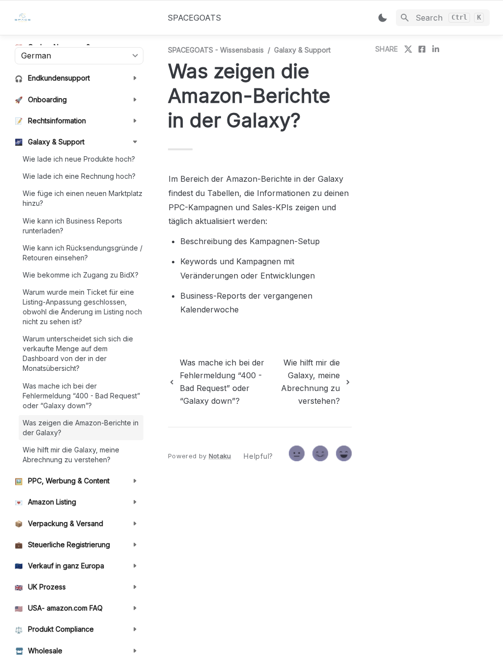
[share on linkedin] (436, 49)
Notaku (220, 456)
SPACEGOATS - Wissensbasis (216, 50)
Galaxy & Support (302, 50)
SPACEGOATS (194, 18)
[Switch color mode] (382, 17)
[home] (83, 18)
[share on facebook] (422, 49)
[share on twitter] (408, 49)
